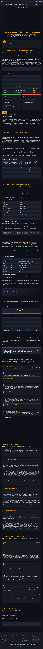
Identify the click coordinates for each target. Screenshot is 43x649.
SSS (28, 4)
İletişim (36, 4)
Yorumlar (32, 4)
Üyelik (26, 4)
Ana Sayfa (7, 4)
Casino (20, 4)
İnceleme (11, 4)
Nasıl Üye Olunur (14, 640)
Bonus (23, 4)
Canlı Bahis (16, 4)
